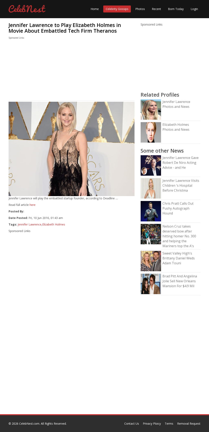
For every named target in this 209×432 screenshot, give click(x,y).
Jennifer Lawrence (29, 224)
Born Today (176, 9)
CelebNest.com (29, 423)
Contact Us (131, 423)
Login (194, 9)
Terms (169, 423)
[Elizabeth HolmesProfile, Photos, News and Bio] (151, 132)
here (33, 205)
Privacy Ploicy (152, 423)
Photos (140, 9)
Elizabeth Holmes (53, 224)
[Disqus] (72, 362)
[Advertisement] (72, 70)
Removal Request (188, 423)
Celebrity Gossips (117, 9)
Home (95, 9)
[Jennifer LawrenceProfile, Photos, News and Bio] (151, 109)
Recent (156, 9)
